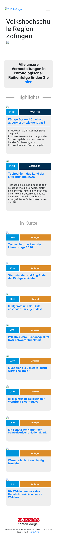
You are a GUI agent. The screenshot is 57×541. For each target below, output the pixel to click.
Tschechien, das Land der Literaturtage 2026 (26, 175)
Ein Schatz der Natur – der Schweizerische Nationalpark (27, 431)
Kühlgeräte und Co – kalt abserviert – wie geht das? (26, 121)
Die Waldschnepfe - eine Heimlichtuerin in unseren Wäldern (25, 494)
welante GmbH (34, 532)
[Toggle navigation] (48, 9)
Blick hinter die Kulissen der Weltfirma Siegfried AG (26, 400)
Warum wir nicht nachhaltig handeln (26, 462)
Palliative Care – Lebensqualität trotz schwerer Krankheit (28, 338)
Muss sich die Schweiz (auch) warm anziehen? (27, 369)
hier (28, 82)
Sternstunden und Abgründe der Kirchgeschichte (27, 277)
